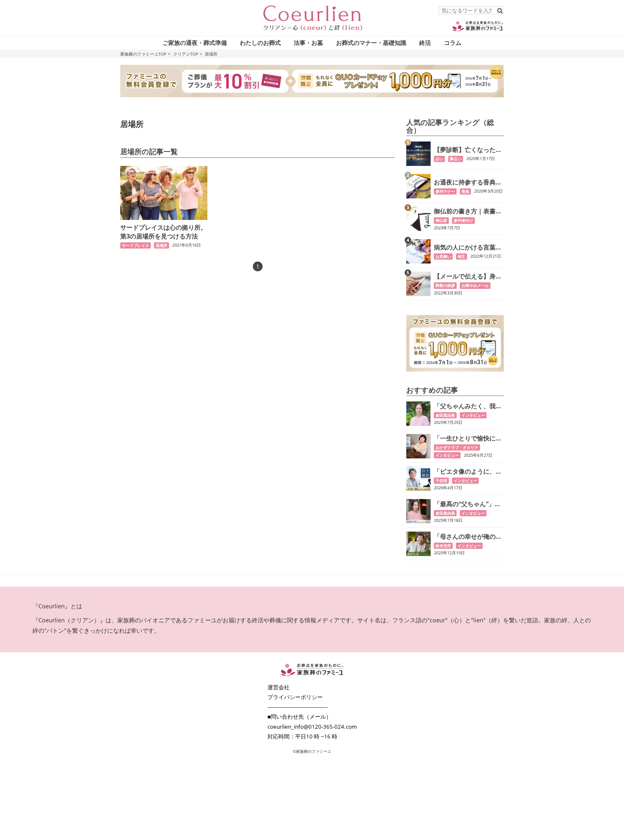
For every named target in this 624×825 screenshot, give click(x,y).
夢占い (456, 159)
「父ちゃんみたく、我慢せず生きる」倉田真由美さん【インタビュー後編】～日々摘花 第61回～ (468, 406)
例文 (461, 256)
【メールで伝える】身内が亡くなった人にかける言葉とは (468, 276)
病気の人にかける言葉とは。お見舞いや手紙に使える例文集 (468, 247)
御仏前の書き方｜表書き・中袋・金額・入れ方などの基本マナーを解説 (468, 211)
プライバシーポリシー (295, 697)
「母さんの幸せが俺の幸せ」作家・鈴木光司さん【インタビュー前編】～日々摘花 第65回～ (468, 536)
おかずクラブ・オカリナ (457, 447)
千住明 (441, 480)
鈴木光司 (443, 545)
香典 (465, 191)
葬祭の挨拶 (445, 285)
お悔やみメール (475, 285)
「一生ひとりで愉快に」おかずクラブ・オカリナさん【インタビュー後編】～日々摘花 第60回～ (468, 438)
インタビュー (473, 415)
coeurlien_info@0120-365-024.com (312, 726)
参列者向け (463, 220)
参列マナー (445, 191)
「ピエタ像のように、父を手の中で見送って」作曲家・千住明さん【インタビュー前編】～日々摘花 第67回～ (468, 471)
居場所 (161, 245)
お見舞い (443, 256)
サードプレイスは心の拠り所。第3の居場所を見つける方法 (163, 231)
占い (439, 159)
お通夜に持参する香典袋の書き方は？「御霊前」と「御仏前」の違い (468, 182)
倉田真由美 (445, 415)
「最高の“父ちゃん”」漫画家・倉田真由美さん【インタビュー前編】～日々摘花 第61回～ (468, 504)
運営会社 (278, 687)
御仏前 (441, 220)
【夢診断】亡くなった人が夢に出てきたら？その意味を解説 (468, 149)
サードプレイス (135, 245)
